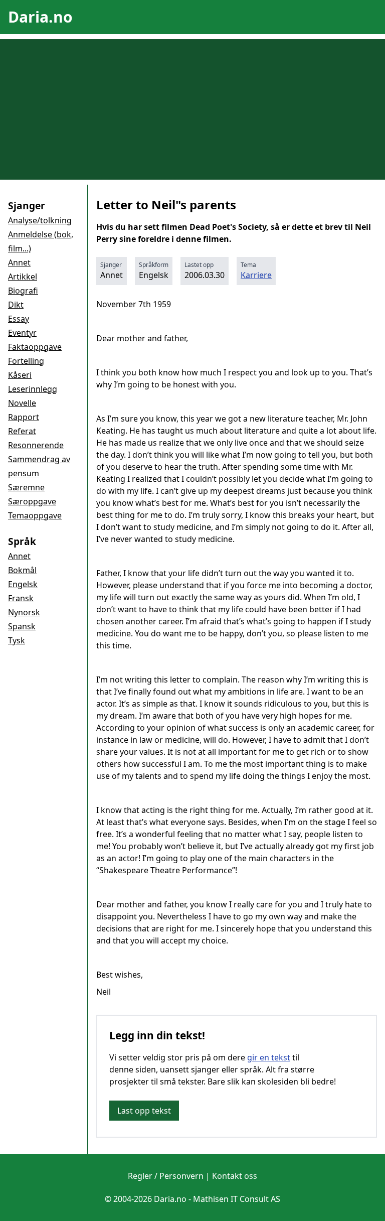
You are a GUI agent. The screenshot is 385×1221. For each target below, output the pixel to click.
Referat (22, 431)
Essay (18, 318)
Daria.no (40, 17)
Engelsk (23, 584)
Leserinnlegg (32, 388)
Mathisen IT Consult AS (236, 1198)
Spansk (22, 626)
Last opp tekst (144, 1110)
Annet (19, 262)
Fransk (21, 598)
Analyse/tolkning (40, 220)
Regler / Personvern (166, 1175)
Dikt (16, 304)
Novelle (22, 403)
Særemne (26, 487)
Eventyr (22, 332)
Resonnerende (36, 445)
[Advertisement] (192, 109)
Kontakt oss (234, 1175)
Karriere (256, 275)
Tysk (16, 640)
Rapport (23, 417)
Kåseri (20, 374)
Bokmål (22, 570)
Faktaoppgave (35, 346)
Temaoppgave (35, 515)
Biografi (23, 290)
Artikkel (22, 276)
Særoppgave (32, 501)
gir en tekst (268, 1057)
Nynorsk (24, 612)
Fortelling (26, 360)
